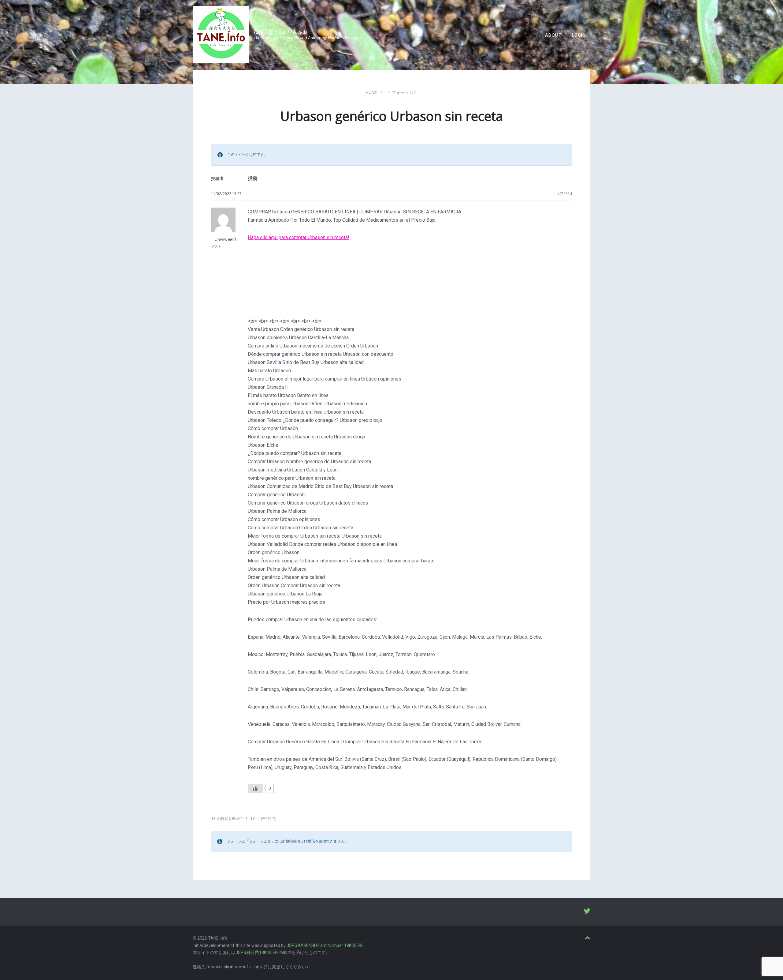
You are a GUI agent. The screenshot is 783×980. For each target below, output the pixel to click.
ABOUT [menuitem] (553, 35)
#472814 (564, 194)
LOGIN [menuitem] (579, 35)
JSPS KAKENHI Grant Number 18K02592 (325, 945)
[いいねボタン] (255, 788)
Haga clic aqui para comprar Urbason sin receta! (298, 237)
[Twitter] (587, 911)
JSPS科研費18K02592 (257, 952)
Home (372, 92)
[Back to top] (587, 938)
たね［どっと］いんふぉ (280, 31)
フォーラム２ (404, 92)
